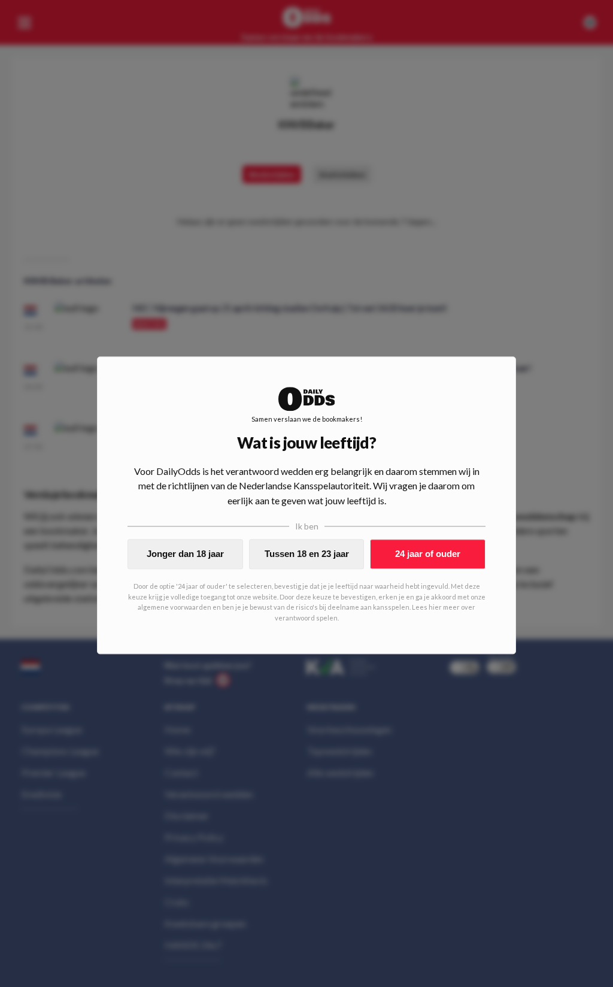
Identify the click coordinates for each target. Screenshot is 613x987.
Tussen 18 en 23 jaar (307, 554)
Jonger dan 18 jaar (185, 554)
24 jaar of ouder (427, 554)
